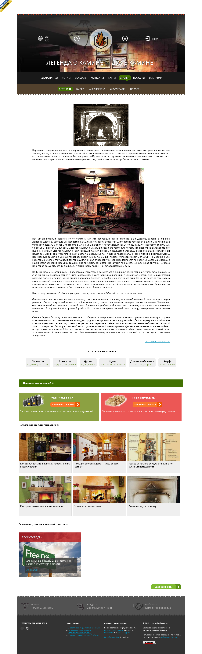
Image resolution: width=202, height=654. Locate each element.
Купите (42, 606)
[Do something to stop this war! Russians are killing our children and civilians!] (6, 6)
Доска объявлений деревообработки (83, 635)
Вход (155, 39)
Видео (80, 89)
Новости (139, 77)
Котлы (66, 77)
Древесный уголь (142, 361)
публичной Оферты (169, 637)
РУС (47, 40)
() (38, 383)
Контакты (97, 77)
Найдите (99, 606)
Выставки (155, 77)
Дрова (88, 361)
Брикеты (65, 361)
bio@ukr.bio (109, 632)
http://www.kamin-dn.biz (157, 341)
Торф (167, 361)
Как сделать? (117, 89)
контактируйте (124, 632)
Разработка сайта (111, 637)
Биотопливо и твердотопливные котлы (84, 628)
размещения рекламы (113, 630)
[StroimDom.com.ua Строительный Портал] (149, 643)
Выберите (158, 606)
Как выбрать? (97, 89)
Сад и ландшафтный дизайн (79, 633)
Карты (112, 77)
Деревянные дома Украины (79, 630)
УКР (47, 36)
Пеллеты (38, 361)
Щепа (113, 361)
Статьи (125, 77)
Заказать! (31, 569)
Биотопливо (49, 77)
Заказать (81, 77)
